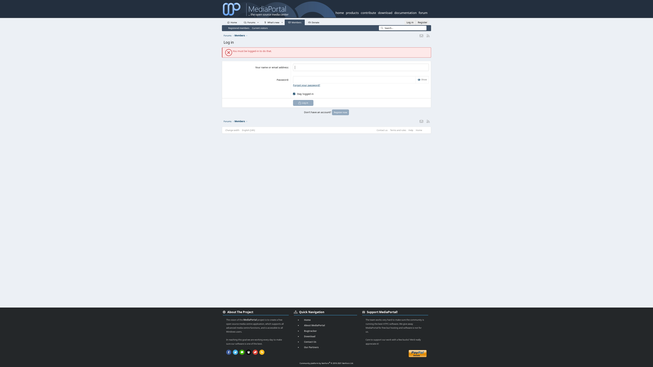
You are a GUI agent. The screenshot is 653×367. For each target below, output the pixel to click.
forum (423, 12)
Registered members (238, 28)
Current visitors (260, 28)
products (352, 12)
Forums (251, 22)
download (385, 12)
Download (309, 336)
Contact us (382, 130)
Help (410, 130)
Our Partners (311, 347)
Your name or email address (271, 67)
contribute (368, 12)
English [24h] (248, 130)
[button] (258, 22)
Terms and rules (398, 130)
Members (296, 22)
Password (282, 79)
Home (234, 22)
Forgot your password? (306, 85)
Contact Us (310, 341)
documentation (405, 12)
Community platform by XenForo (327, 363)
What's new (273, 22)
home (340, 12)
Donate (315, 22)
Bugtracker (310, 331)
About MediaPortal (314, 325)
